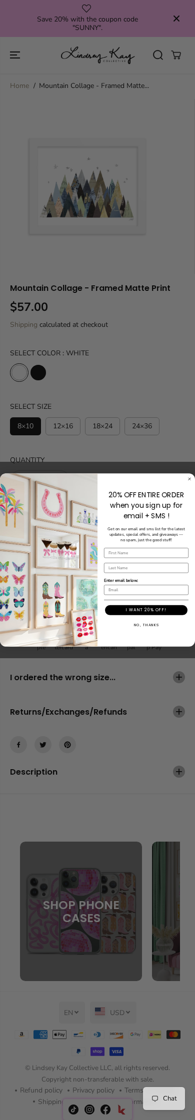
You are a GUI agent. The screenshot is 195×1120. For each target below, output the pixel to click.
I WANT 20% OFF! (146, 610)
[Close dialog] (189, 479)
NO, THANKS (146, 625)
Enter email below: (121, 580)
